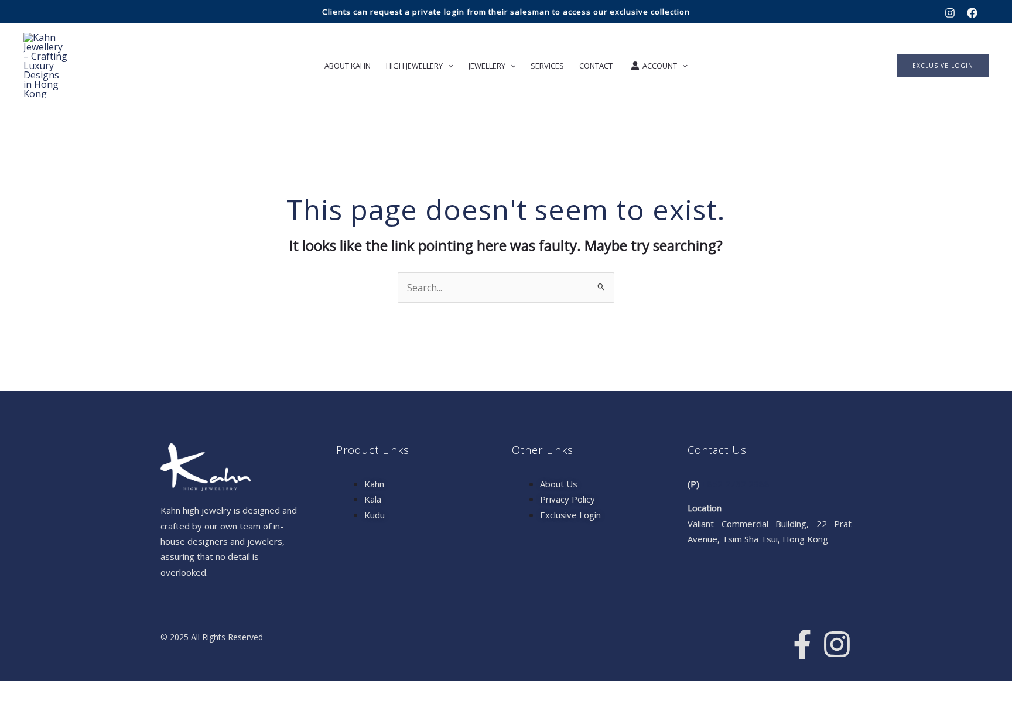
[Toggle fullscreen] (48, 692)
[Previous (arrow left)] (15, 712)
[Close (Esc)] (113, 692)
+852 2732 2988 (736, 484)
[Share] (81, 692)
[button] (943, 65)
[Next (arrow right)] (48, 712)
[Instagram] (950, 13)
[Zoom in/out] (15, 692)
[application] (448, 65)
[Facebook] (972, 13)
